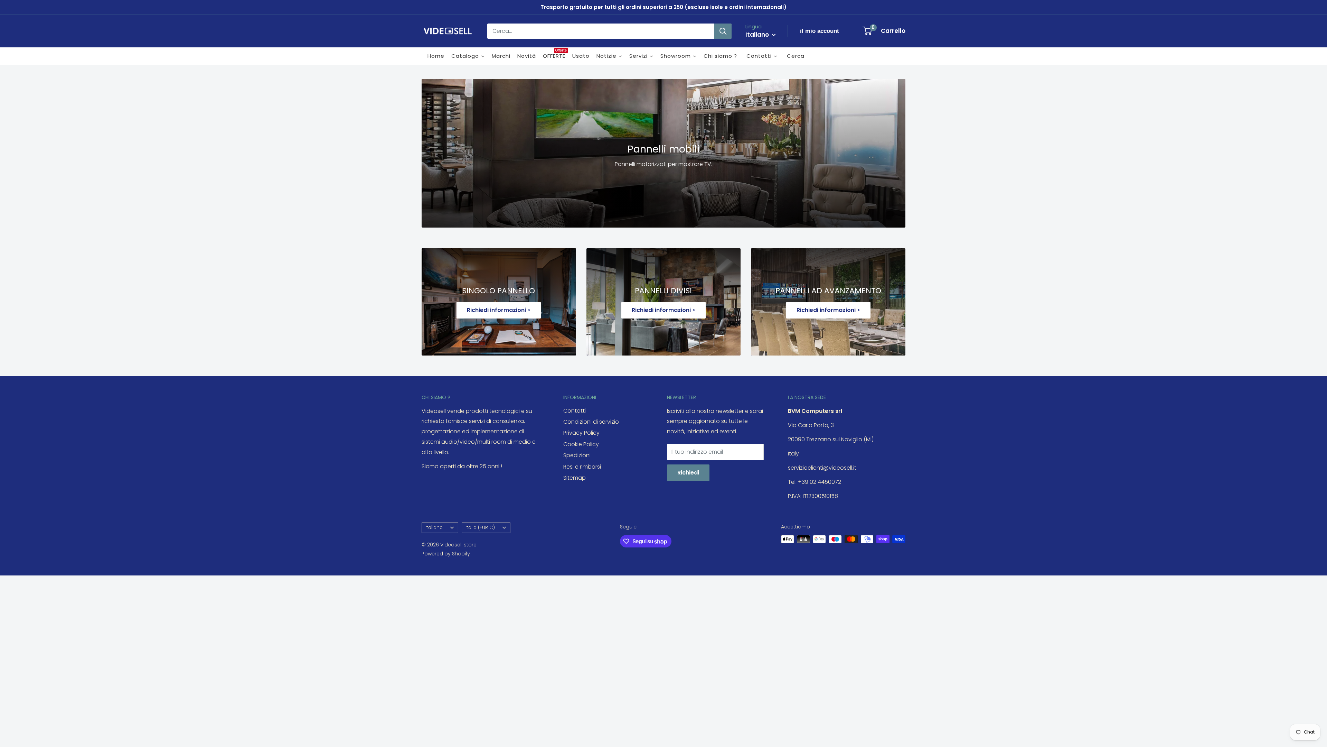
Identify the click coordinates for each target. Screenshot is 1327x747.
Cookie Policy (581, 444)
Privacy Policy (581, 433)
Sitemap (574, 478)
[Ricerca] (723, 31)
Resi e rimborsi (582, 467)
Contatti (574, 411)
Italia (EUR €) (480, 527)
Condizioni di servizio (591, 422)
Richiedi (688, 473)
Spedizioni (577, 455)
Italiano (434, 527)
